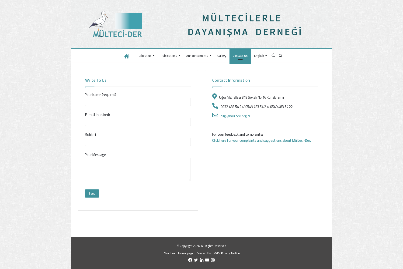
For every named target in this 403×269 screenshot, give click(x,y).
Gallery (221, 55)
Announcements (197, 55)
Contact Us (240, 55)
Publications (169, 55)
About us (145, 55)
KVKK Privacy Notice (227, 253)
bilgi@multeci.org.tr (235, 116)
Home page (186, 253)
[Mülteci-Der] (117, 24)
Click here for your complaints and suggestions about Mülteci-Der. (261, 140)
